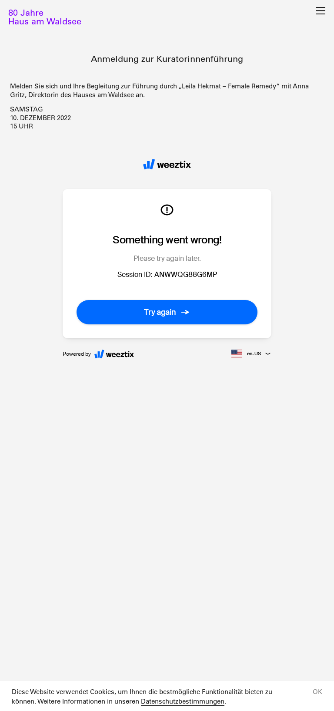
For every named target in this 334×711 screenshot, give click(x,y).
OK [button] (317, 691)
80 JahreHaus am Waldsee (44, 17)
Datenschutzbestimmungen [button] (182, 701)
